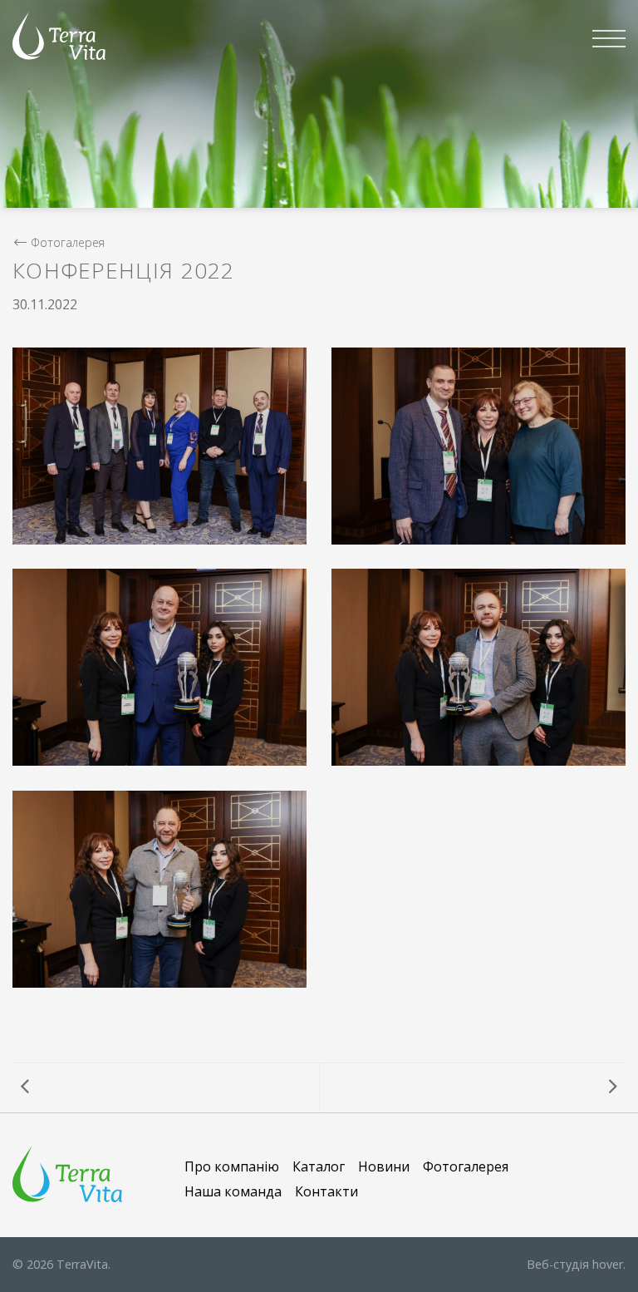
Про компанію (231, 1166)
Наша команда (233, 1191)
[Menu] (609, 38)
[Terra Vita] (59, 36)
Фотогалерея (68, 242)
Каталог (318, 1166)
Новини (384, 1166)
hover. (576, 1264)
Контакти (326, 1191)
